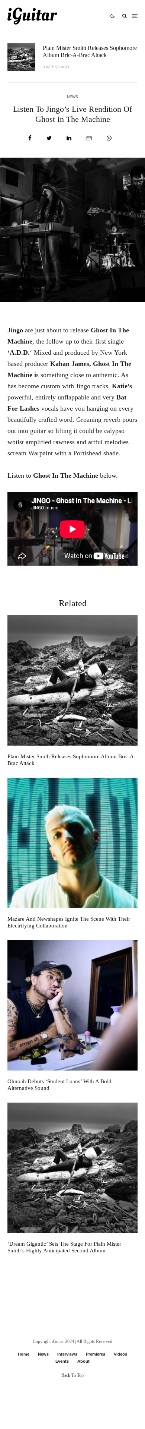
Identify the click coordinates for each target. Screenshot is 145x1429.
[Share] (30, 138)
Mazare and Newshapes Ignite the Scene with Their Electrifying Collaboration (68, 922)
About (83, 1361)
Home (23, 1354)
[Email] (89, 138)
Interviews (67, 1354)
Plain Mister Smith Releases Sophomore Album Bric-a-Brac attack (90, 51)
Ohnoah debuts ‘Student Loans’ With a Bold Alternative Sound (59, 1084)
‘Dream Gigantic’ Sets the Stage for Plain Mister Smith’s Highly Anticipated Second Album (64, 1247)
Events (62, 1361)
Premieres (95, 1354)
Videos (120, 1354)
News (72, 97)
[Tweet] (49, 138)
